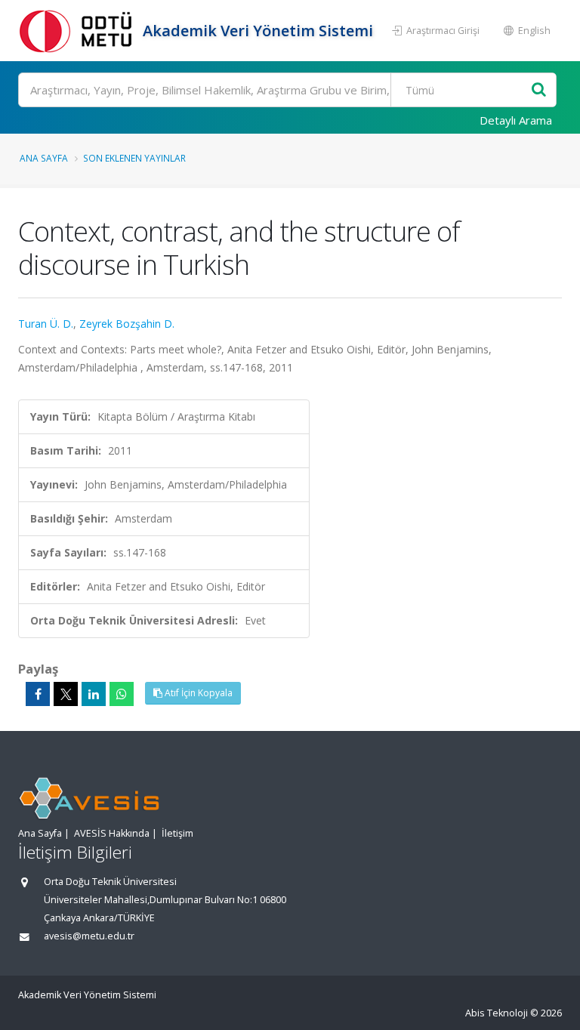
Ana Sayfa (44, 158)
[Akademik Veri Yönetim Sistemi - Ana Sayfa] (78, 30)
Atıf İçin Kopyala (197, 692)
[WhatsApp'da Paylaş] (122, 694)
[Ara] (539, 90)
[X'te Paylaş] (66, 694)
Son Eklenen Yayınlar (134, 158)
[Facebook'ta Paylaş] (38, 694)
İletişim (177, 833)
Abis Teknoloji (496, 1013)
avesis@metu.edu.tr (89, 936)
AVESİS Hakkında (112, 833)
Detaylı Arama (516, 120)
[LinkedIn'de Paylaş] (94, 694)
